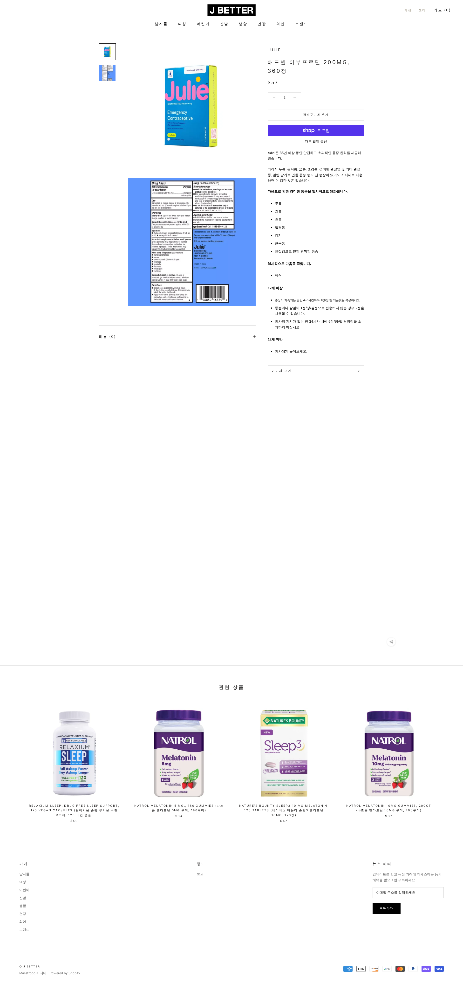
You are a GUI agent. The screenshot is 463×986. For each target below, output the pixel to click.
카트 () (442, 10)
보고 (200, 874)
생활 (243, 23)
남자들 (161, 23)
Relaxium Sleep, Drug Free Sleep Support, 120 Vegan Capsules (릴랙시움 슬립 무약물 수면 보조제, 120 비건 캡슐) (74, 810)
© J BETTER (29, 966)
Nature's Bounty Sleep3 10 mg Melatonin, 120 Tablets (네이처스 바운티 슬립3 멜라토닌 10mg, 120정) (284, 810)
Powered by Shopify (64, 973)
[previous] (15, 760)
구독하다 (387, 908)
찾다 (422, 10)
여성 (182, 23)
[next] (448, 760)
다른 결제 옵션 (316, 141)
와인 (280, 23)
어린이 (203, 23)
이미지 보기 (282, 371)
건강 (262, 23)
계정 (408, 10)
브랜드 (301, 23)
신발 (224, 23)
